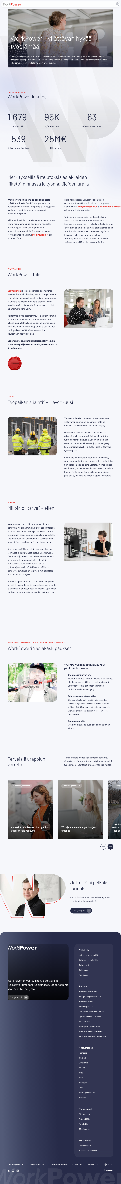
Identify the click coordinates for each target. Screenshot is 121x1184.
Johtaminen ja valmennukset (92, 1011)
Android (78, 1164)
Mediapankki (85, 1129)
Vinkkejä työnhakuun (21, 786)
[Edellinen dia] (103, 847)
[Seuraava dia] (110, 847)
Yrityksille (83, 1124)
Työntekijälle (84, 1119)
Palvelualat (84, 965)
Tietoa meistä (85, 1145)
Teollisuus (83, 975)
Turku (81, 1087)
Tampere (83, 1053)
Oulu (81, 1073)
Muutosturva (84, 1021)
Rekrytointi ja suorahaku (90, 996)
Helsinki (82, 1058)
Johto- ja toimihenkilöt (89, 955)
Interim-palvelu (86, 1006)
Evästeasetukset (37, 1164)
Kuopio (82, 1068)
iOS (72, 1164)
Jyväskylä (83, 1063)
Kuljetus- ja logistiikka (89, 960)
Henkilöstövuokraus (88, 991)
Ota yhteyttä (79, 910)
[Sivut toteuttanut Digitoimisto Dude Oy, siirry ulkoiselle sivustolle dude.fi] (108, 1170)
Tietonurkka (84, 1114)
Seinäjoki (83, 1082)
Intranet (92, 1164)
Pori (81, 1078)
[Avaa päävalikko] (117, 4)
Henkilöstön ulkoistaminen (91, 1031)
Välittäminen (14, 291)
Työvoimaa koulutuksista (90, 1016)
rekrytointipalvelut (87, 207)
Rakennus (83, 970)
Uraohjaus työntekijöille (89, 1026)
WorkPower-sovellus (88, 1150)
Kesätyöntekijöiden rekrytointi (92, 1036)
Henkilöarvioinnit (86, 1001)
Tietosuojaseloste (15, 1164)
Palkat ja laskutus (87, 1092)
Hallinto (82, 1097)
